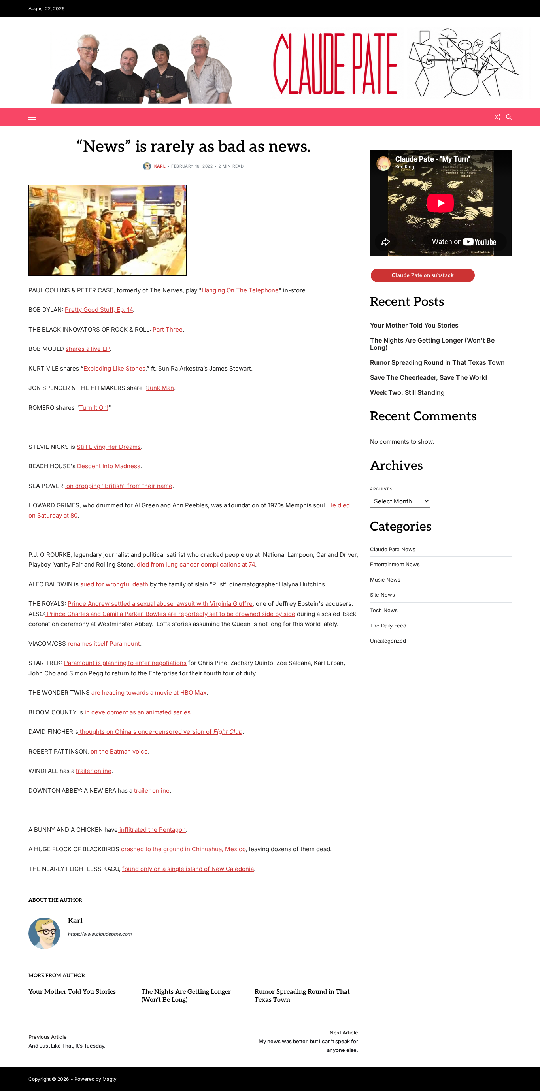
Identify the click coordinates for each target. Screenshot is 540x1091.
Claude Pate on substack (423, 275)
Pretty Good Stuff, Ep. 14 (99, 309)
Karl (160, 166)
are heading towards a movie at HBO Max (148, 692)
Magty (109, 1079)
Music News (385, 580)
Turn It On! (93, 407)
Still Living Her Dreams (109, 446)
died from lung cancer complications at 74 (196, 564)
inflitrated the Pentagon (152, 829)
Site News (382, 595)
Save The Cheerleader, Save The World (428, 377)
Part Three (167, 329)
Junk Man (160, 388)
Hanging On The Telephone (240, 290)
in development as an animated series (138, 712)
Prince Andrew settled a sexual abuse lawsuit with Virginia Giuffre (160, 603)
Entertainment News (395, 564)
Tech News (384, 610)
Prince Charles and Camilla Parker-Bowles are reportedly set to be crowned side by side (170, 614)
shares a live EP (88, 348)
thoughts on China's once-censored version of (160, 731)
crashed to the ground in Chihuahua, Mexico (183, 849)
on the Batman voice (118, 751)
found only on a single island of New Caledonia (188, 868)
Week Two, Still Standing (407, 392)
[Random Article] (496, 117)
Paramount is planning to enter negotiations (125, 663)
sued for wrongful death (114, 584)
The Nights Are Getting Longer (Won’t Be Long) (186, 996)
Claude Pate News (392, 549)
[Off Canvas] (32, 117)
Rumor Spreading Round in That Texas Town (437, 362)
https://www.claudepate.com (100, 934)
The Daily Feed (388, 626)
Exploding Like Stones (114, 368)
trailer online (93, 770)
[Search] (509, 117)
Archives (381, 488)
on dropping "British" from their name (118, 486)
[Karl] (44, 933)
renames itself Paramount (104, 643)
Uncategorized (388, 641)
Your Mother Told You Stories (72, 992)
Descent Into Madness (108, 466)
